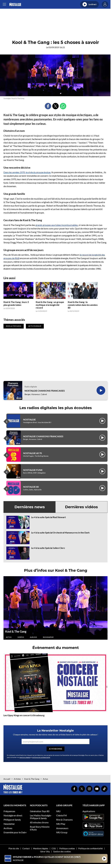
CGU (54, 848)
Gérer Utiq (45, 851)
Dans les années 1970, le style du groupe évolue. (27, 172)
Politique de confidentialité (90, 848)
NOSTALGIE (29, 419)
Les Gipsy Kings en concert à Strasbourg (23, 715)
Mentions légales (40, 848)
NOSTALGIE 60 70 (32, 453)
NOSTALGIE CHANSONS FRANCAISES (45, 390)
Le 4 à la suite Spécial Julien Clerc (48, 547)
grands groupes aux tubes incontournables (57, 225)
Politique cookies (67, 848)
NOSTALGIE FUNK (32, 470)
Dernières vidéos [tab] (81, 507)
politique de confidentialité (41, 757)
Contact (26, 848)
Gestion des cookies (62, 851)
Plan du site (14, 848)
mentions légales (25, 757)
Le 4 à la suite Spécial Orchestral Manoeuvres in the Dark (60, 532)
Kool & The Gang (15, 631)
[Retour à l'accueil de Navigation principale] (15, 4)
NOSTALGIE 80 (31, 486)
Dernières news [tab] (29, 507)
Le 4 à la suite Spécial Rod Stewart (48, 517)
